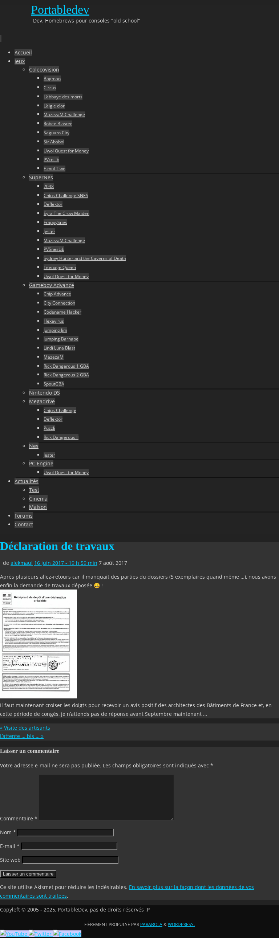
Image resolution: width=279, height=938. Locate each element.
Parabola (151, 924)
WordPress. (181, 924)
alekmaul (22, 562)
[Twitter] (41, 933)
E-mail (10, 846)
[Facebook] (67, 933)
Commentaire (18, 818)
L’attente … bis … (22, 736)
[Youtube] (14, 933)
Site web (10, 859)
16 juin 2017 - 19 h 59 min (65, 562)
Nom (8, 832)
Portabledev (60, 9)
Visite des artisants (25, 727)
